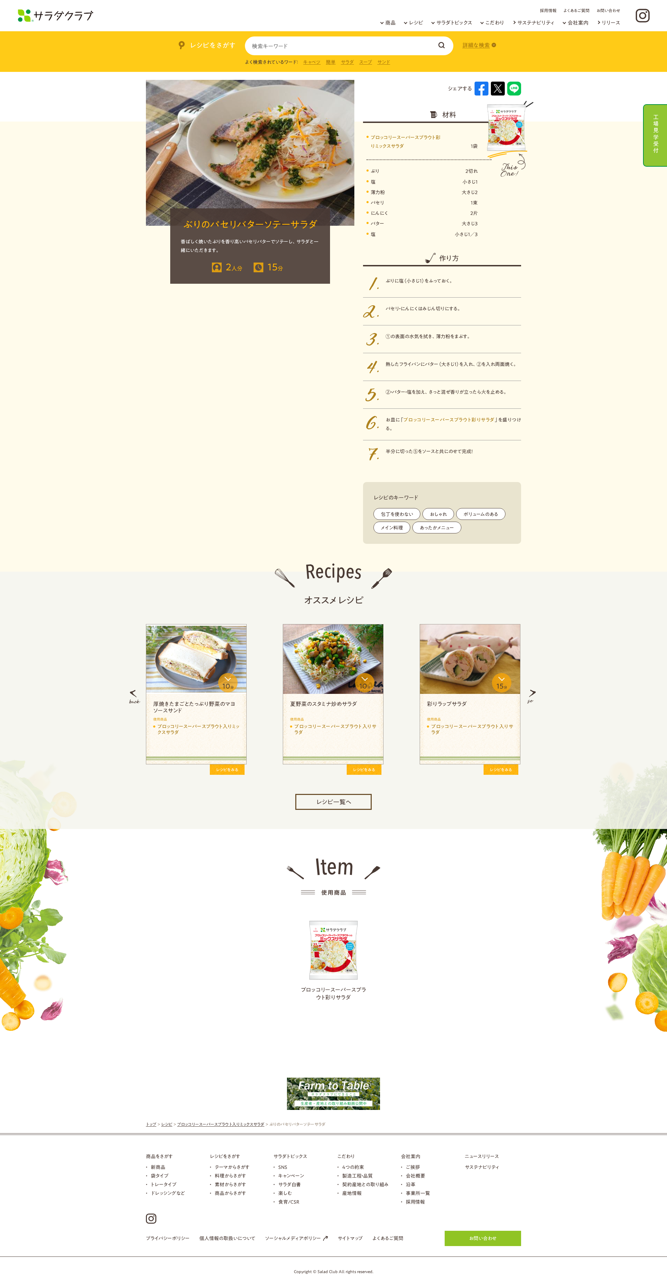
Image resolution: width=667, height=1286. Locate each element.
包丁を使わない (397, 514)
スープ (365, 62)
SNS (282, 1167)
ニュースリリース (482, 1156)
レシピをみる (137, 770)
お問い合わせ (608, 10)
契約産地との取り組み (365, 1184)
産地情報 (352, 1193)
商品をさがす (159, 1156)
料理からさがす (230, 1175)
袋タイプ (159, 1175)
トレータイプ (163, 1184)
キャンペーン (291, 1175)
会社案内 (578, 22)
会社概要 (415, 1175)
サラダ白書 (289, 1184)
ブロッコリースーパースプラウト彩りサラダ (449, 419)
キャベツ (312, 62)
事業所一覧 (418, 1193)
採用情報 (548, 10)
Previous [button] (135, 697)
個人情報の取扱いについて (227, 1238)
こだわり (494, 22)
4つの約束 (353, 1167)
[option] (243, 697)
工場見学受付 (656, 133)
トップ (151, 1124)
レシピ (416, 22)
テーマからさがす (232, 1167)
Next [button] (531, 697)
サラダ (347, 62)
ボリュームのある (480, 514)
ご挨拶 (413, 1167)
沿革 (410, 1184)
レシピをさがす (225, 1156)
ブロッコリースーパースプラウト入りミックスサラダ (220, 1124)
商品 (390, 22)
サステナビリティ (535, 22)
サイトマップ (350, 1238)
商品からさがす (230, 1193)
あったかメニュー (437, 527)
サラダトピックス (454, 22)
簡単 (331, 62)
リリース (611, 22)
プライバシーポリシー (168, 1238)
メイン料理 (392, 527)
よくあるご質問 (576, 10)
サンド (383, 62)
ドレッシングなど (168, 1193)
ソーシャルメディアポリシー (293, 1238)
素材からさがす (230, 1184)
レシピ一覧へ (333, 802)
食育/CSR (288, 1202)
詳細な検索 (476, 45)
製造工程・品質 (357, 1175)
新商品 (158, 1167)
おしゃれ (438, 514)
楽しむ (285, 1193)
